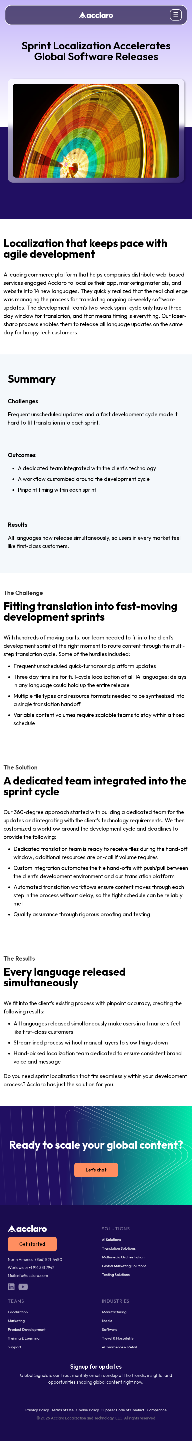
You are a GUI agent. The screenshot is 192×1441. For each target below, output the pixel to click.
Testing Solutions (116, 1274)
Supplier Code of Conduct (123, 1409)
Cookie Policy (87, 1409)
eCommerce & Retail (119, 1347)
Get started (32, 1244)
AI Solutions (111, 1239)
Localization (18, 1311)
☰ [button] (175, 14)
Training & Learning (24, 1338)
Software (110, 1329)
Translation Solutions (119, 1248)
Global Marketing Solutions (124, 1265)
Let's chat (96, 1170)
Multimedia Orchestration (123, 1257)
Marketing (16, 1320)
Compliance (157, 1409)
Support (14, 1347)
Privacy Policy (37, 1409)
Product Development (27, 1329)
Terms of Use (63, 1409)
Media (107, 1320)
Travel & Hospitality (118, 1338)
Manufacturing (114, 1311)
